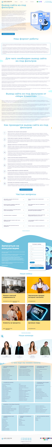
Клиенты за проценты (12, 323)
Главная (16, 1)
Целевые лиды (34, 323)
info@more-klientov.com (26, 441)
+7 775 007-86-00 (48, 2)
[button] (8, 34)
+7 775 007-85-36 (26, 438)
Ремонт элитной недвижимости (9, 296)
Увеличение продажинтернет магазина (36, 296)
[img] (13, 285)
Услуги (21, 1)
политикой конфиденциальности (39, 265)
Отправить (37, 267)
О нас (27, 1)
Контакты (32, 1)
